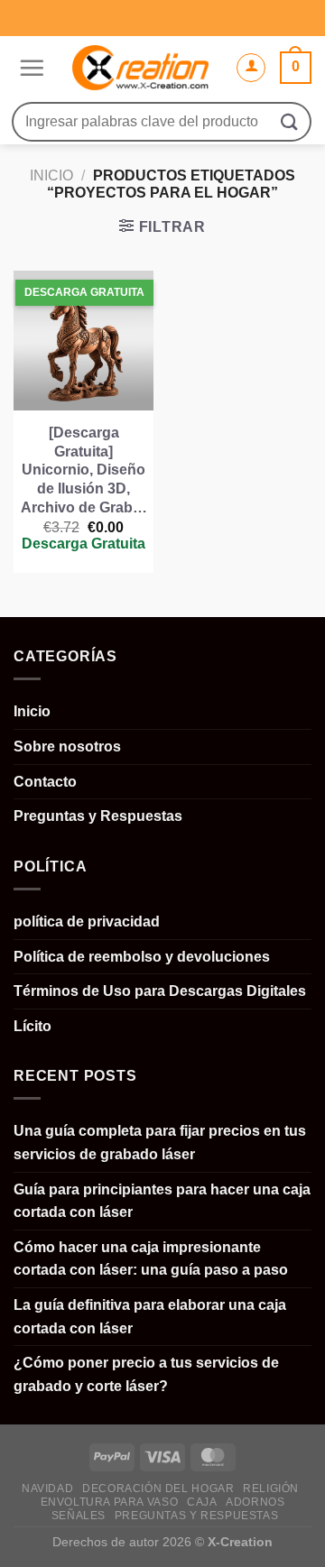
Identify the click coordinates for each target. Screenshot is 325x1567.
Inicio (51, 175)
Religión (271, 1488)
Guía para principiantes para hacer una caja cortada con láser (162, 1201)
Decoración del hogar (158, 1488)
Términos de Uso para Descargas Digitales (160, 991)
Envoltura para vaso (110, 1502)
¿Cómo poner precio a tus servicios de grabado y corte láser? (146, 1374)
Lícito (32, 1026)
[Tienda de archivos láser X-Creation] (140, 67)
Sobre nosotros (67, 746)
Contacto (45, 781)
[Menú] (29, 67)
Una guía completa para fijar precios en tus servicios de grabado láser (160, 1142)
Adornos (255, 1502)
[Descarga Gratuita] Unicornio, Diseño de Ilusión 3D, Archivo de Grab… (84, 470)
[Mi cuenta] (251, 67)
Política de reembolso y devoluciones (142, 956)
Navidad (47, 1488)
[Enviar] (290, 121)
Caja (202, 1502)
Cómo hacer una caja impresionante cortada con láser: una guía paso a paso (151, 1259)
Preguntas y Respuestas (98, 816)
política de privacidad (87, 921)
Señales (78, 1515)
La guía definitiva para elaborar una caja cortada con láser (150, 1316)
